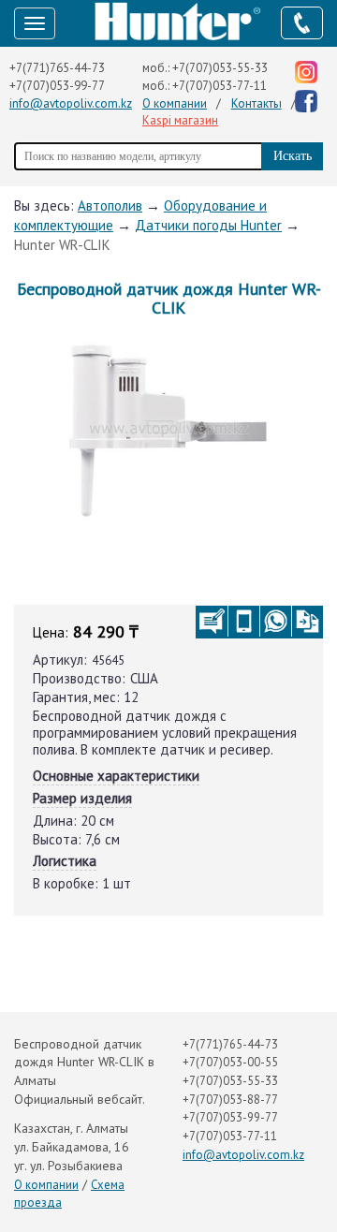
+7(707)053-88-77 (230, 1099)
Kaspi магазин (180, 120)
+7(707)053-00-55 (230, 1062)
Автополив (110, 205)
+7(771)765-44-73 (57, 68)
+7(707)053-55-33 (220, 68)
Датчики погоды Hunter (208, 225)
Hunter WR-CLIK (62, 245)
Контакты (256, 103)
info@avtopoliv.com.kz (70, 103)
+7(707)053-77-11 (219, 86)
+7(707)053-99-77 (57, 86)
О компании (174, 103)
